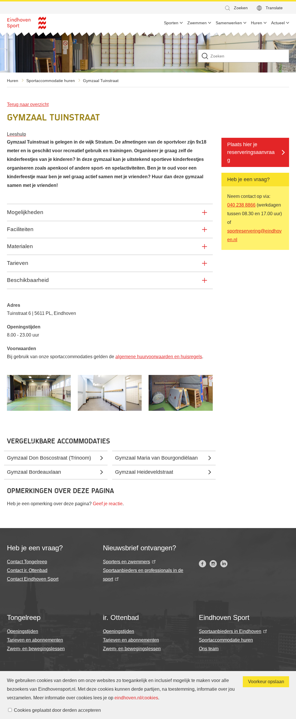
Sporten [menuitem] (171, 23)
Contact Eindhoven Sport (32, 579)
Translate (274, 7)
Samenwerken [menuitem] (229, 23)
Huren (12, 80)
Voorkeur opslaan (266, 681)
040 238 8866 (241, 204)
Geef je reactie (108, 503)
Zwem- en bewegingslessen (36, 648)
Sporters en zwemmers (126, 561)
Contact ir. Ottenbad (27, 570)
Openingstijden (22, 631)
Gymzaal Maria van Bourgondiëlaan (156, 458)
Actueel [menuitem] (278, 23)
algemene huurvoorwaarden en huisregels (158, 356)
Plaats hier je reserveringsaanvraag (251, 152)
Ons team (209, 648)
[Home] (26, 23)
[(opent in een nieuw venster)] (202, 563)
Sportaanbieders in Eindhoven (230, 631)
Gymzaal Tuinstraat (101, 80)
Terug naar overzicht (28, 104)
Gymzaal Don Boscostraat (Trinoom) (49, 458)
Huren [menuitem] (256, 23)
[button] (236, 8)
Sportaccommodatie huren (50, 80)
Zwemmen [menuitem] (197, 23)
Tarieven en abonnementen (35, 640)
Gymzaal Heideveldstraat (144, 472)
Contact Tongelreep (27, 561)
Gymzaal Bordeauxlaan (34, 472)
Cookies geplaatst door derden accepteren (57, 710)
